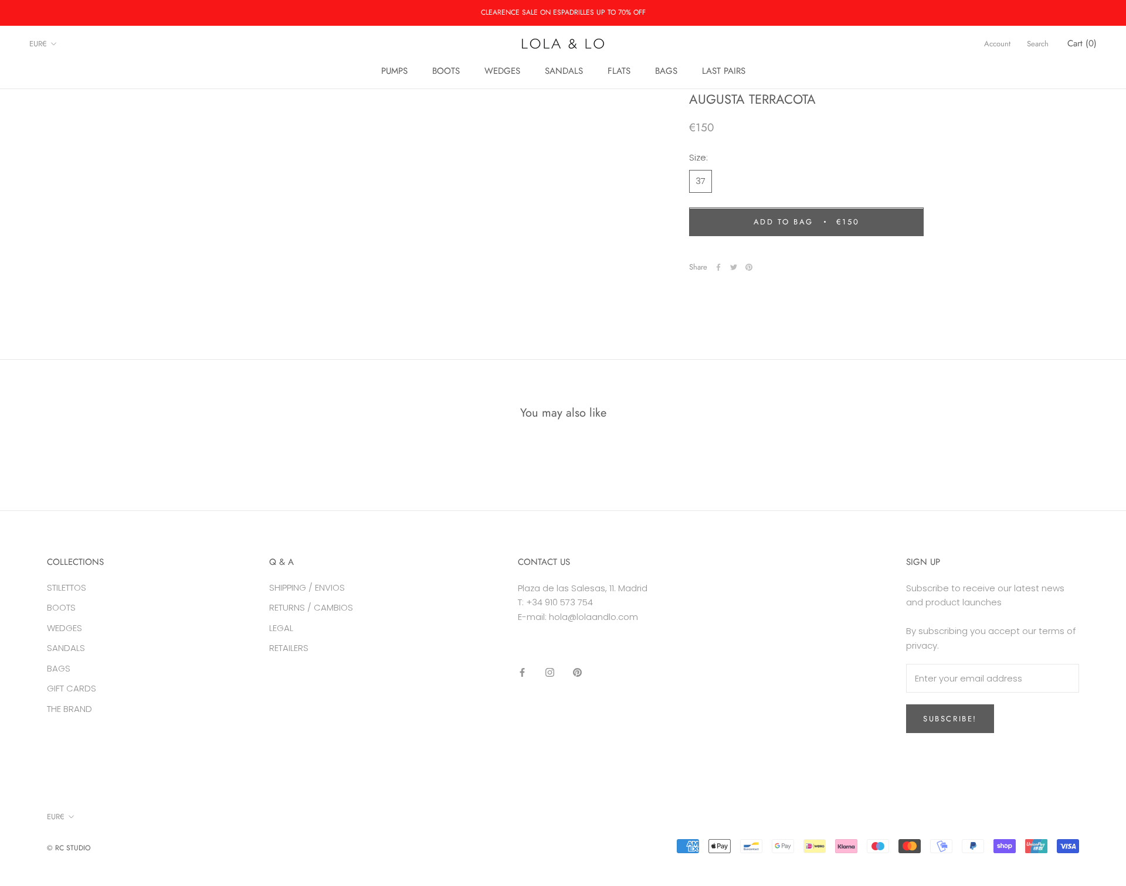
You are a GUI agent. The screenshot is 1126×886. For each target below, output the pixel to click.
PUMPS (394, 70)
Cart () (1082, 43)
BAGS (666, 70)
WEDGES (502, 70)
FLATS (619, 70)
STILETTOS (66, 587)
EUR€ (38, 43)
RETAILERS (288, 648)
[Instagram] (549, 672)
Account (997, 43)
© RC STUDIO (68, 848)
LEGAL (281, 628)
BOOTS (446, 70)
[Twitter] (733, 267)
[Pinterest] (748, 267)
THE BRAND (69, 709)
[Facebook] (718, 267)
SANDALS (564, 70)
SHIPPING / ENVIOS (307, 587)
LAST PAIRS (723, 70)
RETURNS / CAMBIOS (311, 607)
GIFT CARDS (71, 688)
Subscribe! (950, 718)
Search (1038, 43)
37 (701, 181)
